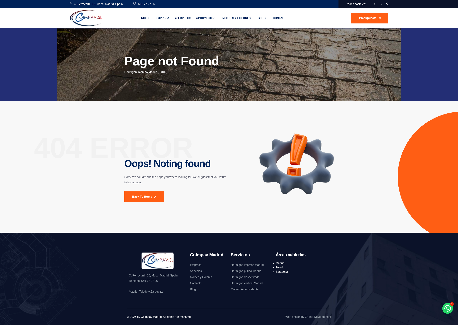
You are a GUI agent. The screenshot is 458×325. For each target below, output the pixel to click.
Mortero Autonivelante (245, 289)
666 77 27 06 (146, 4)
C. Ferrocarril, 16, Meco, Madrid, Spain (98, 4)
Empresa (195, 264)
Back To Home (142, 196)
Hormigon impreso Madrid (247, 264)
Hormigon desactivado (245, 277)
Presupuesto (368, 18)
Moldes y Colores (201, 277)
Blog (193, 289)
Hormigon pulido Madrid (246, 271)
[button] (447, 308)
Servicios (196, 271)
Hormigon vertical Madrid (247, 283)
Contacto (195, 283)
